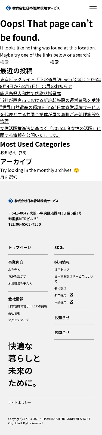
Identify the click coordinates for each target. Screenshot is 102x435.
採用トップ (61, 269)
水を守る (14, 269)
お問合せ (62, 332)
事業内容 (15, 262)
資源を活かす (17, 276)
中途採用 (60, 302)
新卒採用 (60, 295)
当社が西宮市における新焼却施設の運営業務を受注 (50, 100)
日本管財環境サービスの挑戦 (27, 306)
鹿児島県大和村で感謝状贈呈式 (30, 93)
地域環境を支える (20, 283)
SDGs (59, 247)
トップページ (19, 247)
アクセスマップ (18, 320)
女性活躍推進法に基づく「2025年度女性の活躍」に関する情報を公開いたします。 (50, 132)
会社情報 (15, 298)
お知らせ (8, 152)
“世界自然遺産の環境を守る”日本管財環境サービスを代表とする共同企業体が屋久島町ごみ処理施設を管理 (50, 114)
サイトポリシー (19, 402)
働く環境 (60, 288)
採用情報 (62, 262)
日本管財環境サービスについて (73, 278)
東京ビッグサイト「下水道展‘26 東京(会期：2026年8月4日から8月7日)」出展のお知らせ (50, 83)
